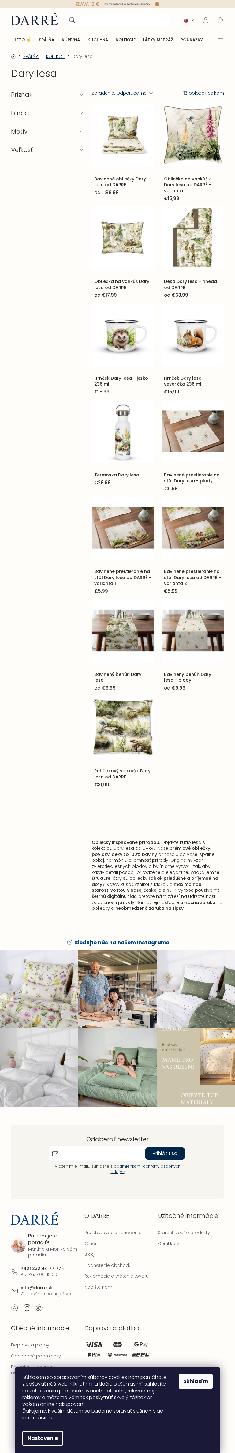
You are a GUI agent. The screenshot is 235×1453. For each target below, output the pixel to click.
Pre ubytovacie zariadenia (111, 1225)
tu (47, 1417)
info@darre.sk (36, 1280)
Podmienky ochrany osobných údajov (33, 1363)
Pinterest (39, 1300)
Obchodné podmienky (36, 1349)
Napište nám (97, 1280)
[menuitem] (23, 39)
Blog (88, 1247)
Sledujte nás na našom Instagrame (120, 938)
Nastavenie (40, 1438)
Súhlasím (193, 1381)
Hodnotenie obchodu (106, 1258)
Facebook (14, 1300)
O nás (89, 1236)
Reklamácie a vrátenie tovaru (115, 1269)
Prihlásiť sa (163, 1146)
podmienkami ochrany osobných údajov (143, 1161)
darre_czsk (27, 1300)
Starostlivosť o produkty (181, 1225)
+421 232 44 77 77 (41, 1261)
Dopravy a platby (30, 1338)
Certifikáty (165, 1236)
